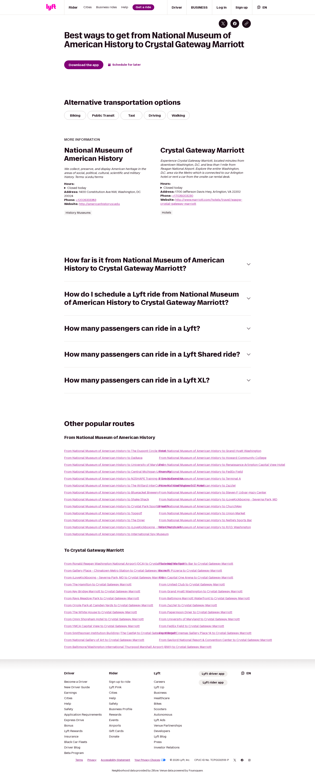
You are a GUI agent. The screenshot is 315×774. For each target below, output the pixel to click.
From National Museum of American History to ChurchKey (200, 506)
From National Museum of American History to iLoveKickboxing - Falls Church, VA (122, 527)
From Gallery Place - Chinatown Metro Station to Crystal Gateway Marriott (116, 571)
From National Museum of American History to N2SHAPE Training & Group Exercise (123, 479)
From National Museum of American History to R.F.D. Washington (205, 527)
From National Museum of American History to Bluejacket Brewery (111, 492)
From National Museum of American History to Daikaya (103, 458)
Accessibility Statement (115, 760)
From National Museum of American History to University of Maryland (114, 465)
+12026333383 (86, 200)
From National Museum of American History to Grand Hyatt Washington (210, 451)
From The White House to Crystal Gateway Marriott (100, 612)
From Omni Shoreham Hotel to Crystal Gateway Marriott (104, 619)
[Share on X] (223, 23)
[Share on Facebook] (234, 23)
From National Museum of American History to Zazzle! (197, 485)
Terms (79, 760)
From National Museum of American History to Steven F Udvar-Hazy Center (212, 492)
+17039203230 (182, 196)
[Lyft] (51, 7)
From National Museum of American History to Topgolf (103, 513)
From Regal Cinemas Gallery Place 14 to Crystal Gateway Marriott (205, 633)
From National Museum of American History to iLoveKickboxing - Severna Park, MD (218, 499)
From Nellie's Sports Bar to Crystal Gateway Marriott (196, 564)
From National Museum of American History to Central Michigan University (117, 472)
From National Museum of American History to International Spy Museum (116, 534)
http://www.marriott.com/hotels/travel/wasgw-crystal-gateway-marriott (201, 202)
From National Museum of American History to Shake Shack (106, 499)
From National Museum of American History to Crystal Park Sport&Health (116, 506)
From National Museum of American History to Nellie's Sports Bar (205, 520)
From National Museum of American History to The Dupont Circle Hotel (115, 451)
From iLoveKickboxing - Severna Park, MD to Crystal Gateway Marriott (114, 577)
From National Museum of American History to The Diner (104, 520)
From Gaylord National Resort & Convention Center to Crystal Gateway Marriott (215, 640)
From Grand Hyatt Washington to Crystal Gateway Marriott (200, 591)
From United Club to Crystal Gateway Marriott (192, 584)
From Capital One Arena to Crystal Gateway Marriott (196, 577)
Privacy (91, 760)
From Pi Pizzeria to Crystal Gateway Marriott (190, 571)
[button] (157, 264)
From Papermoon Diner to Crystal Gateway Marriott (195, 612)
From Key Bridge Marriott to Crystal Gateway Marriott (102, 591)
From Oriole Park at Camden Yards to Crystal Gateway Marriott (108, 605)
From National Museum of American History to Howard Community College (212, 458)
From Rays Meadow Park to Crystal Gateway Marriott (101, 598)
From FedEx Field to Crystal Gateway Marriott (191, 626)
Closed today (76, 188)
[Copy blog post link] (246, 23)
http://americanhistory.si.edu (99, 204)
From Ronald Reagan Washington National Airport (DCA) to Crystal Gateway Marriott (124, 564)
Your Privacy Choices (147, 760)
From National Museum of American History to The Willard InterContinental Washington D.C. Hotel (134, 485)
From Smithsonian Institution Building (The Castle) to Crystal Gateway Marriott (120, 633)
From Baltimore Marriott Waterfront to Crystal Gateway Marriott (204, 598)
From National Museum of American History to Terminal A (200, 479)
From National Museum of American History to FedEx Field (201, 472)
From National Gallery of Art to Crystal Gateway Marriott (104, 640)
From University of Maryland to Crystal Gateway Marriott (199, 619)
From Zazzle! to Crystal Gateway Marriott (188, 605)
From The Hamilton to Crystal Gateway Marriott (97, 584)
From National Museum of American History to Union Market (202, 513)
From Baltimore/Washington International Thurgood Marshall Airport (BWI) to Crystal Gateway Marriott (137, 647)
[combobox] (262, 7)
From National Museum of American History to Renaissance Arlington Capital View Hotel (222, 465)
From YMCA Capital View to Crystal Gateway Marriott (102, 626)
